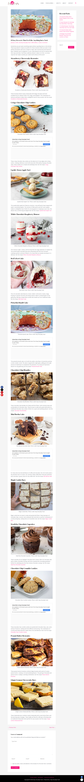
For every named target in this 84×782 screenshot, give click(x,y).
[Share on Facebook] (2, 387)
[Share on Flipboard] (2, 395)
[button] (75, 3)
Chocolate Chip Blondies (20, 410)
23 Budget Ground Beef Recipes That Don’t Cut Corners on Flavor (65, 35)
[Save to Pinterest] (2, 392)
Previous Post (12, 727)
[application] (53, 3)
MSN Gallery (34, 42)
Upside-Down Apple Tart (45, 210)
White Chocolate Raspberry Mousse (32, 254)
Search (61, 45)
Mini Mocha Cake (47, 476)
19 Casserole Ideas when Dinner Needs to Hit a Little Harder (66, 18)
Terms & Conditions (49, 777)
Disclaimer (40, 777)
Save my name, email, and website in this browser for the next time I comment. (32, 763)
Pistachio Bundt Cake (37, 366)
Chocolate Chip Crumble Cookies (19, 632)
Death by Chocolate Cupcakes (18, 564)
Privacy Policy (33, 777)
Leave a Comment (43, 42)
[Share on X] (2, 389)
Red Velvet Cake (22, 299)
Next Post (52, 727)
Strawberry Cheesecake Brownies (19, 99)
